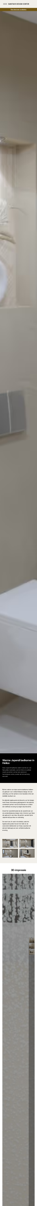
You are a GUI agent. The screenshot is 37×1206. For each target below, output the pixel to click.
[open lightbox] (10, 843)
